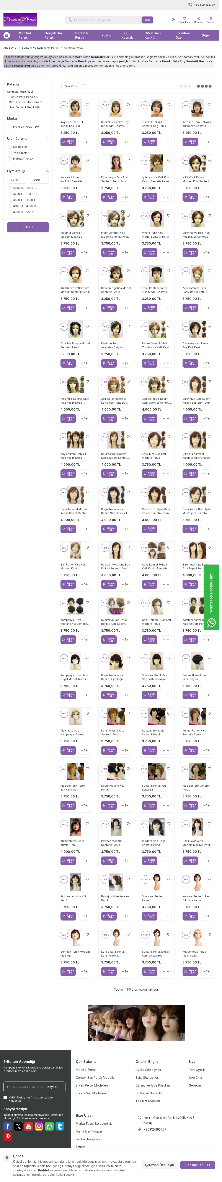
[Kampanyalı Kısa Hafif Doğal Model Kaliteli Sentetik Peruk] (75, 661)
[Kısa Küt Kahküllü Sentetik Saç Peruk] (157, 108)
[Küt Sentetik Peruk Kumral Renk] (75, 827)
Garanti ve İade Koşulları (152, 1085)
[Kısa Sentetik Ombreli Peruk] (197, 772)
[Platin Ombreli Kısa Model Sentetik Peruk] (116, 218)
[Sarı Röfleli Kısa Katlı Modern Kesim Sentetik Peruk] (75, 550)
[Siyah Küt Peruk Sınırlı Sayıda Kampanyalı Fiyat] (157, 661)
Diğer (206, 35)
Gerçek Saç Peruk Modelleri (96, 1077)
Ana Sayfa (9, 47)
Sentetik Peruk (81, 35)
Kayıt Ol (52, 1087)
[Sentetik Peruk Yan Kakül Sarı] (157, 772)
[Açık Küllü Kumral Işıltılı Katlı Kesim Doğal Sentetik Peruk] (75, 384)
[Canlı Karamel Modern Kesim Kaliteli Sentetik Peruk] (75, 495)
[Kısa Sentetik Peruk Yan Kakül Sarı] (75, 772)
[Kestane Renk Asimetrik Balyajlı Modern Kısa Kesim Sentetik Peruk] (116, 329)
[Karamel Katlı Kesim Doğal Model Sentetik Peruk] (116, 440)
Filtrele (28, 227)
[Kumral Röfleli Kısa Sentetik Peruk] (197, 716)
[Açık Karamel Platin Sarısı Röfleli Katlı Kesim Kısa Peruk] (197, 274)
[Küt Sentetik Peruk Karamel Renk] (116, 937)
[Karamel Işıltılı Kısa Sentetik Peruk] (116, 716)
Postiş (106, 35)
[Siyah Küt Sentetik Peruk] (157, 882)
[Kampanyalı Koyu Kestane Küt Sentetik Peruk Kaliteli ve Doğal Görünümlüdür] (75, 606)
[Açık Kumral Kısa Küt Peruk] (75, 882)
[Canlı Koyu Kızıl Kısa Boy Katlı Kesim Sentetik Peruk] (197, 329)
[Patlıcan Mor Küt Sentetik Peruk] (116, 827)
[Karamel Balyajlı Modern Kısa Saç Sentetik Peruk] (75, 218)
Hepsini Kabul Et (197, 1165)
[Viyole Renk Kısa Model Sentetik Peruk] (157, 218)
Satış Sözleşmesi (147, 1077)
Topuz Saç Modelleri (91, 1093)
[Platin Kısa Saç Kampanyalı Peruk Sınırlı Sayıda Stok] (75, 716)
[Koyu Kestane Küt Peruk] (116, 772)
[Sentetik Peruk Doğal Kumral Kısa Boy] (157, 937)
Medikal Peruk (25, 35)
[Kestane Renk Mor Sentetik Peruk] (157, 716)
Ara (147, 20)
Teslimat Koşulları (147, 1101)
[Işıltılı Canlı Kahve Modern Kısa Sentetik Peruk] (197, 163)
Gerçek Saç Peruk (54, 35)
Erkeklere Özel (183, 35)
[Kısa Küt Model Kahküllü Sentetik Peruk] (75, 163)
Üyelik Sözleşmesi (148, 1070)
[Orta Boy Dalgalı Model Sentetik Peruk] (75, 329)
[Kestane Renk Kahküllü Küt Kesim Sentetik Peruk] (197, 108)
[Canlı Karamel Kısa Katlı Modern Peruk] (157, 606)
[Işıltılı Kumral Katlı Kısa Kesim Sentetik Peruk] (157, 163)
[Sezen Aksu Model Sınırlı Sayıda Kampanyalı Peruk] (197, 661)
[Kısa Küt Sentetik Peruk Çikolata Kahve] (197, 882)
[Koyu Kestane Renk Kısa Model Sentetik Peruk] (157, 274)
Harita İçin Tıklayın (89, 1131)
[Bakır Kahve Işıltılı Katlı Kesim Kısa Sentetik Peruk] (197, 218)
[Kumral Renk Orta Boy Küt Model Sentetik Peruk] (116, 108)
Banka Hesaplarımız (90, 1139)
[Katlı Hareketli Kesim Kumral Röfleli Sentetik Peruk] (157, 384)
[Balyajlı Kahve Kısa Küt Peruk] (116, 882)
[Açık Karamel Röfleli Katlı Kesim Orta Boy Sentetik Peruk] (116, 384)
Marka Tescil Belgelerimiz (94, 1123)
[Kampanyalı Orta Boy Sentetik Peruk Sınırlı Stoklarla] (116, 163)
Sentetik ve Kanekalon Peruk (40, 47)
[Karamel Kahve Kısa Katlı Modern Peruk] (197, 606)
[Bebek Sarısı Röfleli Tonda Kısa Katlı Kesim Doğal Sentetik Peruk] (157, 329)
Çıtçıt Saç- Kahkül (153, 35)
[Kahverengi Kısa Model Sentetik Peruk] (116, 274)
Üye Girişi (195, 1077)
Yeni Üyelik (197, 1070)
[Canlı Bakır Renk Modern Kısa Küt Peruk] (197, 827)
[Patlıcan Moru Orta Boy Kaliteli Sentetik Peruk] (116, 550)
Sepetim (195, 1085)
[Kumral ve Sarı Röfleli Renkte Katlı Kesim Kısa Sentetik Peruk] (116, 606)
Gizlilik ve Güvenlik (148, 1093)
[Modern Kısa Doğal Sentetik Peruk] (157, 827)
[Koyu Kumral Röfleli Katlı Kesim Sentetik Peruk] (157, 550)
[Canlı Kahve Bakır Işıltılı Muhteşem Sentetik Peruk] (197, 495)
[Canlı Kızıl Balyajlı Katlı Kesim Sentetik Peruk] (157, 495)
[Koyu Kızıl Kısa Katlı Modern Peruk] (157, 440)
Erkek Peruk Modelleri (92, 1085)
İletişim (80, 1147)
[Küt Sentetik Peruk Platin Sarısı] (197, 937)
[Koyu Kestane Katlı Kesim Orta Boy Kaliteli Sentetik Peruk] (116, 495)
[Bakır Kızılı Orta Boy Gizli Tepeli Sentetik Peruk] (197, 550)
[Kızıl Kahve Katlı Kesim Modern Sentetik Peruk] (75, 274)
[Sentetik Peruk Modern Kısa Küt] (75, 937)
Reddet (43, 1170)
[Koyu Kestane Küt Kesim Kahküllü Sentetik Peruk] (75, 108)
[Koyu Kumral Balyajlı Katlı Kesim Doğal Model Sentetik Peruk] (75, 440)
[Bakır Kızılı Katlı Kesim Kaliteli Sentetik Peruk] (197, 384)
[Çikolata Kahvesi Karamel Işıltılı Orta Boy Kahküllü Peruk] (197, 440)
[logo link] (25, 19)
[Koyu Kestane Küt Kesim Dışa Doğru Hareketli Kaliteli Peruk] (116, 661)
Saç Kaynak (127, 35)
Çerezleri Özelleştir (159, 1165)
